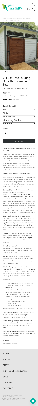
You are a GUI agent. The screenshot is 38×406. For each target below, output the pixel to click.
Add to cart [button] (19, 141)
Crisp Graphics (14, 399)
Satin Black (14, 343)
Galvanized (8, 343)
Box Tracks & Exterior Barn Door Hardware (19, 19)
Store (4, 19)
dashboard (16, 397)
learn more (16, 99)
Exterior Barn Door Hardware (11, 20)
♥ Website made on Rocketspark (19, 398)
